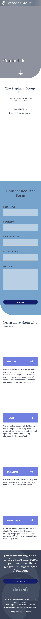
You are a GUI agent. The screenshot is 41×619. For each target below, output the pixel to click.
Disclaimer (27, 611)
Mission (6, 443)
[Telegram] (24, 590)
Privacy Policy (15, 611)
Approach (7, 491)
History (6, 332)
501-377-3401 (23, 109)
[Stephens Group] (16, 3)
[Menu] (37, 3)
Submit (20, 302)
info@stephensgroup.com (23, 113)
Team (5, 389)
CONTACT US (20, 581)
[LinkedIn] (16, 590)
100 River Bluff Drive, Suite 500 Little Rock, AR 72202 (21, 99)
